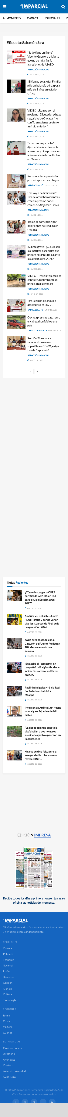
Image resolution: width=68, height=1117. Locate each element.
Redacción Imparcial (38, 69)
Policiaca (8, 953)
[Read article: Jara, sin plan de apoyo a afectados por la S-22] (16, 305)
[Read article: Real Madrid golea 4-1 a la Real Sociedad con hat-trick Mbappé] (14, 691)
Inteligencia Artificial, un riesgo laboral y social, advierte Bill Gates (43, 711)
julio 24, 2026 (36, 215)
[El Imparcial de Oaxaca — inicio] (34, 920)
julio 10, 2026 (36, 269)
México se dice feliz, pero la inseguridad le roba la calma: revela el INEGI (41, 755)
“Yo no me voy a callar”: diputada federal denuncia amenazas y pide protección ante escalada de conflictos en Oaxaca (43, 151)
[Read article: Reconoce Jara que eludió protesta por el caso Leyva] (16, 181)
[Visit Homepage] (34, 6)
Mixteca (7, 1026)
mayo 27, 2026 (54, 330)
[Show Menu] (4, 6)
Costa (6, 1021)
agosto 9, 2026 (36, 169)
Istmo (6, 1015)
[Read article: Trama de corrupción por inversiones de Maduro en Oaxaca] (16, 226)
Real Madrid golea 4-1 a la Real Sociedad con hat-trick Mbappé (42, 691)
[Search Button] (63, 6)
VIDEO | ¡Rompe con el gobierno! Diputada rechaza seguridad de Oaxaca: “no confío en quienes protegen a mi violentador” (44, 118)
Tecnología (9, 1000)
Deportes (8, 977)
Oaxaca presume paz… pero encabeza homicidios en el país (43, 321)
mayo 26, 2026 (36, 360)
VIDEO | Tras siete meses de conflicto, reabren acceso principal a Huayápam (44, 279)
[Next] (37, 371)
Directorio (9, 1053)
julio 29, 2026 (50, 185)
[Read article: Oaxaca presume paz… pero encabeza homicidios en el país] (16, 322)
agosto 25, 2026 (37, 74)
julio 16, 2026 (36, 240)
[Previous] (31, 371)
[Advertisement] (34, 418)
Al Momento (12, 18)
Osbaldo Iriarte (36, 330)
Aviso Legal (9, 1076)
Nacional (8, 965)
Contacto (8, 1065)
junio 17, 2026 (36, 294)
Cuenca (7, 1032)
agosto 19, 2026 (37, 103)
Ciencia (7, 988)
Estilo (6, 971)
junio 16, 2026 (50, 310)
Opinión (7, 982)
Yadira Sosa (34, 185)
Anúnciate (9, 1059)
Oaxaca (33, 18)
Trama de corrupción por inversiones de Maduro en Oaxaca (42, 225)
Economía (8, 959)
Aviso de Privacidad (14, 1071)
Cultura (7, 994)
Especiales (52, 18)
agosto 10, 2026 (37, 136)
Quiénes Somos (12, 1048)
